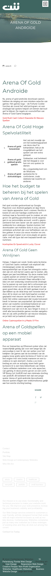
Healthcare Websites (22, 569)
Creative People (10, 566)
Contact (6, 448)
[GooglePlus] (37, 402)
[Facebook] (37, 397)
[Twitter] (42, 397)
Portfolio (6, 452)
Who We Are (8, 464)
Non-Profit (8, 485)
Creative (19, 479)
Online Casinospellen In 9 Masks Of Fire (21, 321)
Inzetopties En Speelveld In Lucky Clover (21, 244)
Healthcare (33, 479)
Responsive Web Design (32, 564)
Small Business (37, 485)
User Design (11, 564)
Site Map (6, 456)
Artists (7, 479)
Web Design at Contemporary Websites (20, 460)
